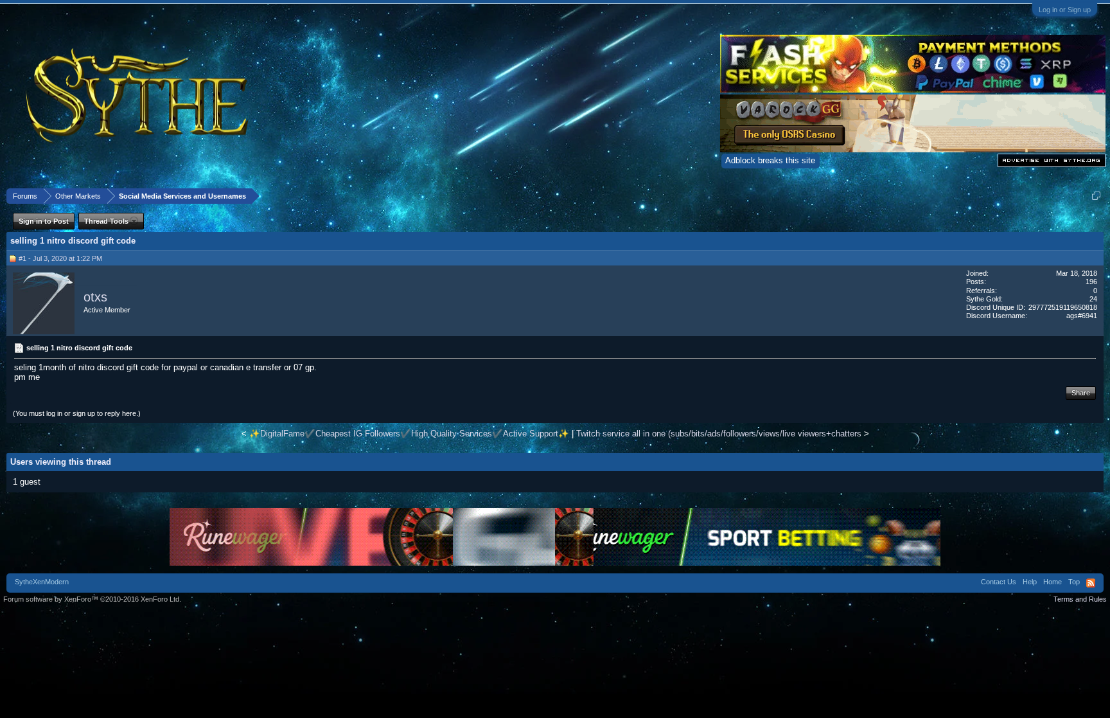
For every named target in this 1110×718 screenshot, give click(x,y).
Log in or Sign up (1065, 9)
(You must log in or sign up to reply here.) (77, 413)
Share (1080, 393)
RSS (1090, 583)
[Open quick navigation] (1096, 196)
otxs (95, 297)
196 (1091, 281)
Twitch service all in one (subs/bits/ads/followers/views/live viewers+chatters (718, 433)
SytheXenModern (42, 582)
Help (1030, 582)
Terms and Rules (1080, 599)
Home (1052, 582)
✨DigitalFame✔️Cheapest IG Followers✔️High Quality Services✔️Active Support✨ (409, 433)
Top (1074, 582)
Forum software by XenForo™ (92, 599)
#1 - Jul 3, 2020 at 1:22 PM (60, 258)
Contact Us (998, 582)
